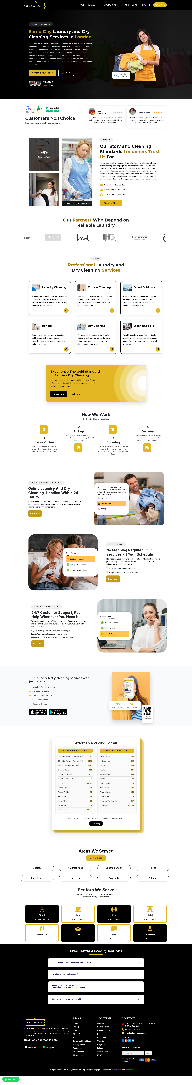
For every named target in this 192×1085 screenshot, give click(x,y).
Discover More (111, 203)
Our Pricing (96, 824)
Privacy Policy (79, 1044)
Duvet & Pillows (144, 287)
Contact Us (77, 1048)
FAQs (75, 1037)
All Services (78, 1055)
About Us (77, 1034)
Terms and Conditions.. (133, 1070)
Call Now (161, 5)
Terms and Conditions (82, 1041)
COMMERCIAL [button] (111, 5)
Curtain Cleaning (99, 287)
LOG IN (135, 5)
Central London (113, 867)
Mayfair (100, 1055)
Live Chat (37, 643)
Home (75, 1023)
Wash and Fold (144, 325)
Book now (35, 513)
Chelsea (37, 867)
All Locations (78, 1052)
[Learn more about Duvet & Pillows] (158, 310)
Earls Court (37, 878)
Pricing (76, 1027)
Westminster (102, 1052)
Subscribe (148, 1053)
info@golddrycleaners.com (136, 1033)
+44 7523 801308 (132, 1029)
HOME (81, 5)
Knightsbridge (75, 867)
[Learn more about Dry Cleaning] (112, 349)
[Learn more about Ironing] (66, 349)
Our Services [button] (94, 5)
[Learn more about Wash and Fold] (158, 349)
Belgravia (114, 878)
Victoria (75, 878)
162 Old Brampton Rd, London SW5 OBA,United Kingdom (140, 1024)
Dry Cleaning (96, 325)
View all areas (96, 858)
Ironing (47, 325)
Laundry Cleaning (54, 287)
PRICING (125, 5)
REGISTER (145, 5)
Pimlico (152, 867)
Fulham (152, 878)
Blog (75, 1030)
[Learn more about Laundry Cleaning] (66, 310)
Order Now (59, 394)
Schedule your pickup (42, 73)
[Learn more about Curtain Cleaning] (112, 310)
